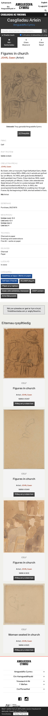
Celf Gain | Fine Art (9, 281)
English (44, 3)
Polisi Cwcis (22, 711)
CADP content (38, 291)
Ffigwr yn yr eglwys (10, 286)
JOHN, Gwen (8, 57)
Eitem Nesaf (41, 43)
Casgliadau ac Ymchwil (13, 14)
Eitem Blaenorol (26, 43)
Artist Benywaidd (9, 296)
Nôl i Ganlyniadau (9, 43)
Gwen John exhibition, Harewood (15, 291)
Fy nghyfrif (42, 6)
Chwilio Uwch (8, 35)
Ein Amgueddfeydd (7, 7)
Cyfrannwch (6, 3)
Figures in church (24, 388)
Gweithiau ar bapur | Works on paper (16, 276)
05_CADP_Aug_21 (27, 281)
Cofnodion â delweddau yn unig (34, 35)
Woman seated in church (24, 634)
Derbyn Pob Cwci (20, 714)
